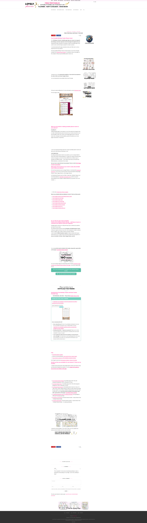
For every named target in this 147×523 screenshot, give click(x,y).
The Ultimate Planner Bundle (62, 249)
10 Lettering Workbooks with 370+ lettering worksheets (62, 394)
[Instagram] (94, 1)
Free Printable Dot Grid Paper (57, 198)
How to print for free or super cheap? (70, 356)
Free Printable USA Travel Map (58, 201)
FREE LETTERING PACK (67, 0)
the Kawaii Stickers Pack (57, 383)
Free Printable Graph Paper (57, 199)
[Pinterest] (95, 1)
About (52, 0)
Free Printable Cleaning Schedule (58, 204)
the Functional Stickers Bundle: (58, 380)
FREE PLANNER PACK (60, 0)
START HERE (55, 0)
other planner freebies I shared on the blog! (69, 360)
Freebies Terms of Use (74, 295)
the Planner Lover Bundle (57, 397)
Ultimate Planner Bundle (61, 52)
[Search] (95, 10)
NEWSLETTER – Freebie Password (75, 0)
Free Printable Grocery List (57, 206)
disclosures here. (77, 90)
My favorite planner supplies (57, 354)
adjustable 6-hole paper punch (65, 176)
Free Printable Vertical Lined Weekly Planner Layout (62, 196)
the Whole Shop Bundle (56, 400)
